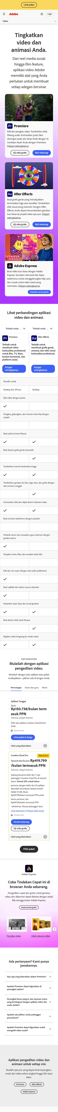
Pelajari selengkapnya (18, 146)
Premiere (20, 1084)
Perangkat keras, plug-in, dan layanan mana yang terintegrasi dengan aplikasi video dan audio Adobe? (27, 1002)
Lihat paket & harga (23, 737)
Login (49, 14)
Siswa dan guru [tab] (32, 687)
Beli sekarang (41, 152)
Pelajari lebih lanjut (35, 810)
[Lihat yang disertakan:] (45, 746)
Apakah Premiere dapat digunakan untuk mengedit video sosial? (26, 1029)
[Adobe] (13, 14)
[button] (42, 14)
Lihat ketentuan (18, 810)
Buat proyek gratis (29, 907)
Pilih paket (29, 849)
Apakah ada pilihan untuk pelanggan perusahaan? (24, 1016)
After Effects (37, 1084)
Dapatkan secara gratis (39, 292)
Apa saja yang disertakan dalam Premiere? (26, 976)
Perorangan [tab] (16, 687)
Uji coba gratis (20, 152)
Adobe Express (29, 1091)
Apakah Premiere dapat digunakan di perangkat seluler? (24, 988)
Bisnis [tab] (44, 687)
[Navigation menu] (4, 14)
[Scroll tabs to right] (56, 688)
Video (5, 21)
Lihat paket (29, 4)
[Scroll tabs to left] (2, 688)
